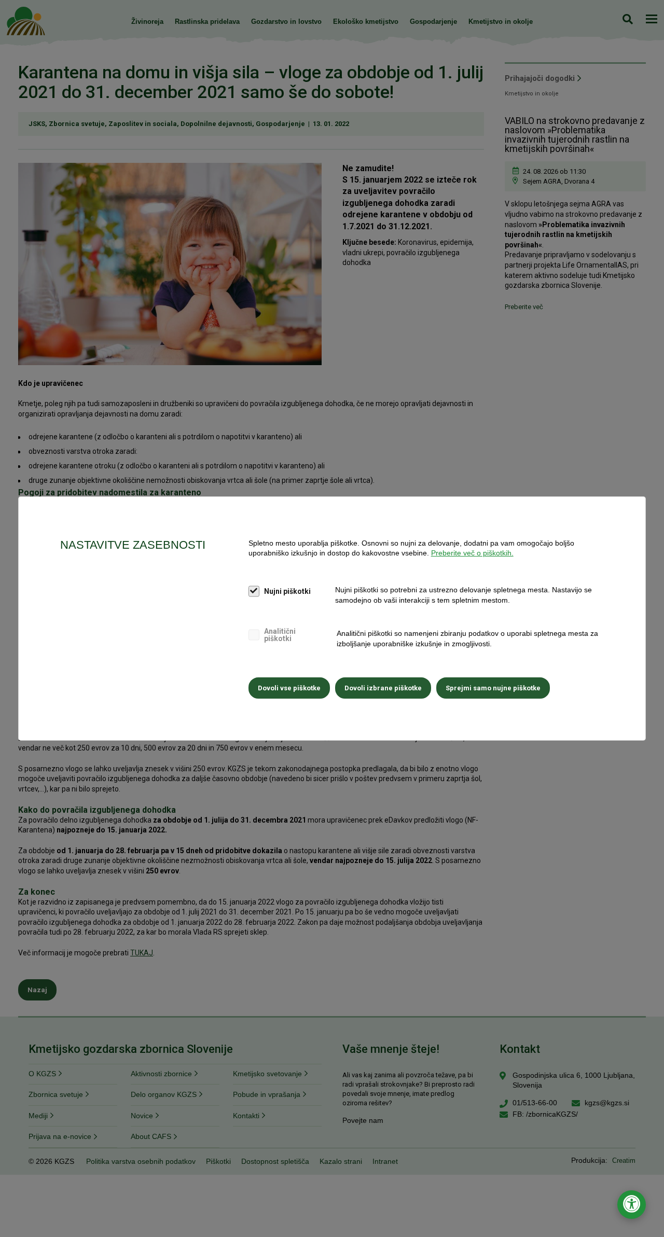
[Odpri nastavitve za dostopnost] (631, 1204)
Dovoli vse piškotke (289, 688)
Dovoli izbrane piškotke (383, 688)
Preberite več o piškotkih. (472, 553)
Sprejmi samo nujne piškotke (493, 688)
